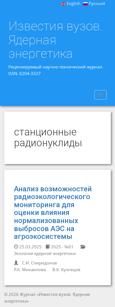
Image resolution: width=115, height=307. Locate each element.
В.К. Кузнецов (66, 269)
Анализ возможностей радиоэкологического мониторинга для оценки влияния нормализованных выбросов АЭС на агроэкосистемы (53, 213)
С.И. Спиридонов (39, 263)
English (73, 3)
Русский (96, 3)
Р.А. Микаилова (30, 269)
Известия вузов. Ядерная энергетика (55, 40)
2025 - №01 (62, 246)
